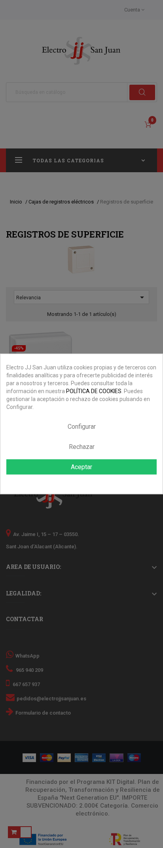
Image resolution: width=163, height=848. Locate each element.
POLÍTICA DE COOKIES (93, 391)
